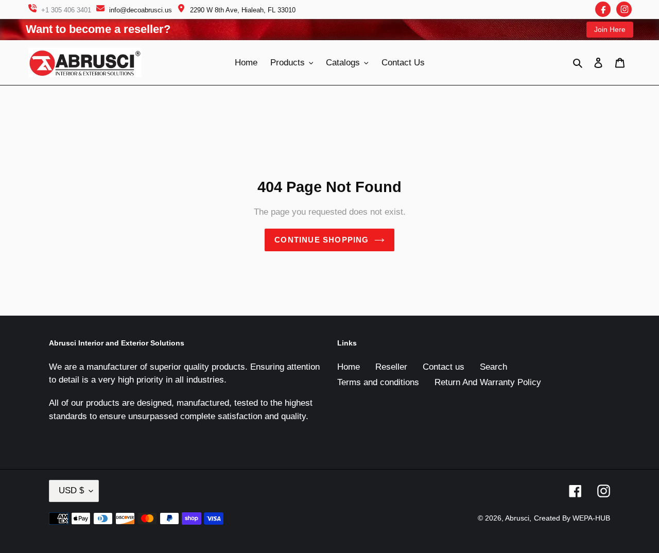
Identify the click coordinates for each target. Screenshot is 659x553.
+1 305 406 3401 (66, 10)
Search (493, 367)
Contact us (443, 367)
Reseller (391, 367)
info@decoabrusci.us (140, 10)
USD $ (71, 490)
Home (348, 367)
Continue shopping (321, 239)
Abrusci (517, 518)
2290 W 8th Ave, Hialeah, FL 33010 (243, 10)
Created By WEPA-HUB (572, 518)
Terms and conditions (378, 382)
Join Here (610, 29)
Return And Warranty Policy (488, 382)
